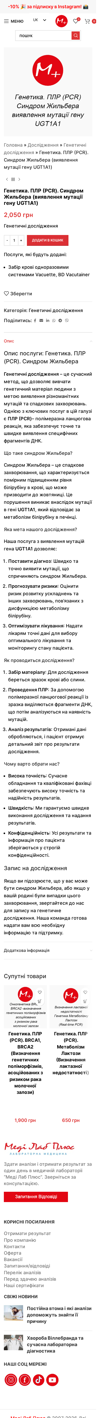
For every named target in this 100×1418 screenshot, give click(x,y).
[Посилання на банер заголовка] (48, 6)
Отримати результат (27, 1233)
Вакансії (13, 1259)
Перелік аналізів (22, 1272)
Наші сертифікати (24, 1285)
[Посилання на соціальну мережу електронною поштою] (41, 320)
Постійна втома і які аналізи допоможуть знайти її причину (59, 1315)
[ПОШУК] (76, 35)
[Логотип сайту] (61, 20)
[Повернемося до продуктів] (13, 179)
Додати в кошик (47, 240)
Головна (13, 145)
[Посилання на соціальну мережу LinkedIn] (48, 320)
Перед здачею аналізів (30, 1279)
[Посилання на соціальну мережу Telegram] (60, 320)
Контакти (14, 1246)
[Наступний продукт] (19, 179)
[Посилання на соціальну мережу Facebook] (35, 320)
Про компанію (20, 1240)
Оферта (12, 1253)
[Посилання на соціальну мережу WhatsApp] (54, 320)
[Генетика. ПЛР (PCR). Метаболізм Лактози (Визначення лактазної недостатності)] (71, 1006)
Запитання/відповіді (27, 1266)
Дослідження (43, 145)
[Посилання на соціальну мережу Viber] (67, 320)
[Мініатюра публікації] (13, 1316)
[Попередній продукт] (7, 179)
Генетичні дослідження (56, 310)
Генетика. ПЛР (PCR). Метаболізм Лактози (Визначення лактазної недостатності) (71, 1053)
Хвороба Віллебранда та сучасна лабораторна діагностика (55, 1344)
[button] (39, 1001)
